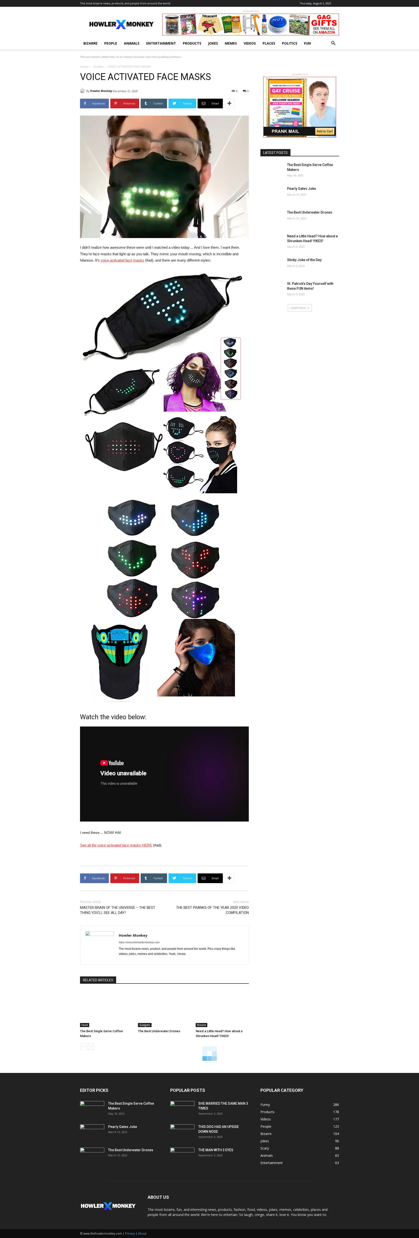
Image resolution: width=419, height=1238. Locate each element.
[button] (333, 43)
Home (84, 66)
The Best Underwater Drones (159, 1031)
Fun (307, 43)
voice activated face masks (122, 260)
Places (269, 43)
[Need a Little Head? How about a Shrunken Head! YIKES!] (222, 1008)
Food (84, 1025)
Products (192, 43)
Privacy (130, 1233)
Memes (231, 43)
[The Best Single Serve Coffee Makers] (106, 1008)
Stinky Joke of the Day (304, 260)
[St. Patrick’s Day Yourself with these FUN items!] (272, 289)
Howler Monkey (101, 91)
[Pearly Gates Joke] (272, 194)
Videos (250, 43)
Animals (131, 43)
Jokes (213, 43)
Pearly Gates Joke (301, 189)
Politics (289, 43)
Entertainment (161, 43)
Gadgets (144, 1025)
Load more (298, 308)
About (142, 1233)
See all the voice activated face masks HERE (116, 845)
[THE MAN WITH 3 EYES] (182, 1156)
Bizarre (90, 43)
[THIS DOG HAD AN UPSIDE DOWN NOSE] (182, 1132)
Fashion (98, 66)
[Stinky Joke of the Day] (272, 266)
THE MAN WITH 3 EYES (215, 1150)
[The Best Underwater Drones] (164, 1008)
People (110, 43)
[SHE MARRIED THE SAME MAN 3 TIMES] (182, 1109)
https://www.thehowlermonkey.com (139, 942)
